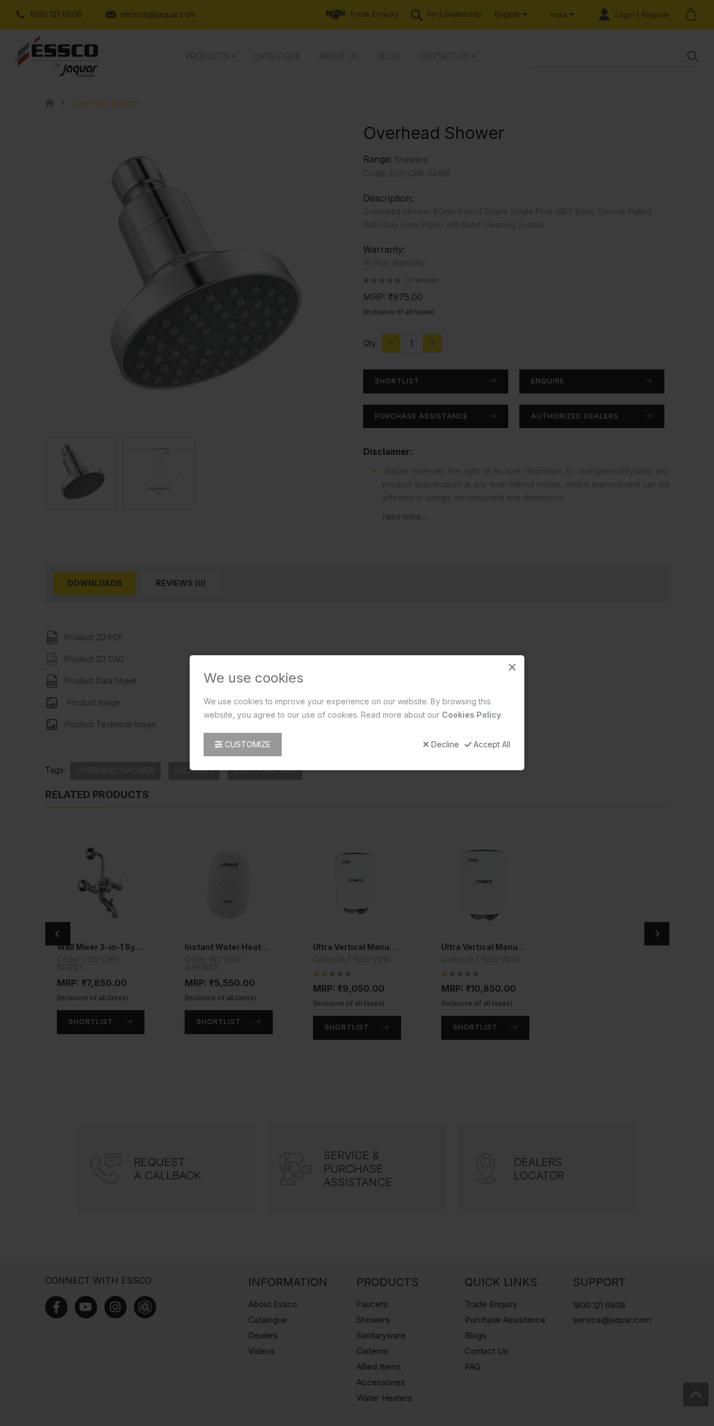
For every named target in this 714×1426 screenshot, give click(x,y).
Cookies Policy (471, 715)
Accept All (490, 745)
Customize (247, 745)
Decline (444, 745)
